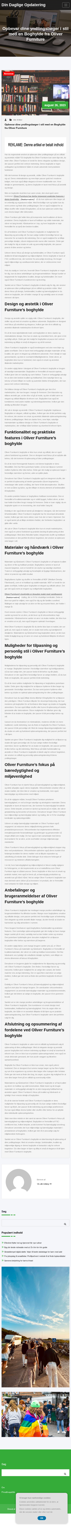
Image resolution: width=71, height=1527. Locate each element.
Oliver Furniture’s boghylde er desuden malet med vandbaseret (33, 594)
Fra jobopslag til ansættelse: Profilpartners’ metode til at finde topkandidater (34, 1256)
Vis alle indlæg (43, 1184)
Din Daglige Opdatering (23, 5)
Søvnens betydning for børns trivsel (18, 1260)
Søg (4, 1211)
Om (3, 1487)
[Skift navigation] (66, 5)
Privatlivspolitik (8, 1492)
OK (41, 1518)
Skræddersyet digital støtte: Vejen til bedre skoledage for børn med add (33, 1251)
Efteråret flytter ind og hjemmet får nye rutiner (23, 1242)
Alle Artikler (17, 119)
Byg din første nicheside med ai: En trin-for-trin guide (25, 1247)
